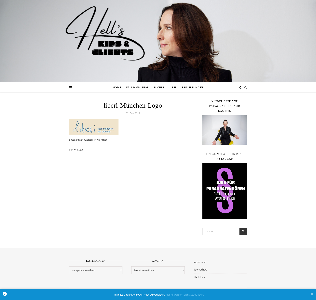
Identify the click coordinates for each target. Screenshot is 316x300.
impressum (200, 262)
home (117, 87)
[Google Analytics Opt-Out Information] (5, 294)
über (173, 87)
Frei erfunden (192, 87)
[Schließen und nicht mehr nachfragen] (312, 294)
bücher (159, 87)
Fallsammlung (137, 87)
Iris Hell (78, 149)
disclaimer (199, 277)
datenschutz (200, 269)
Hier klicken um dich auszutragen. (184, 294)
